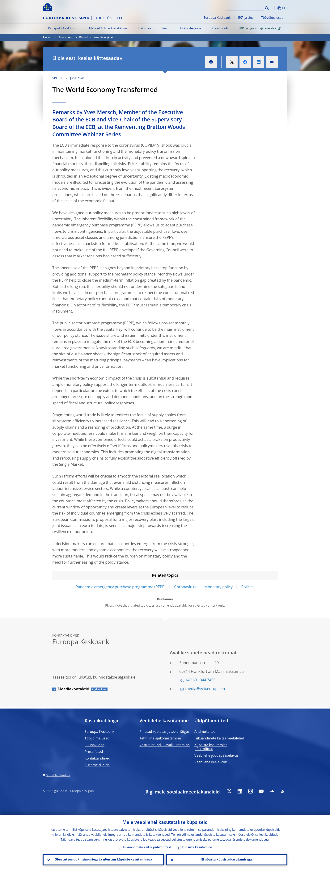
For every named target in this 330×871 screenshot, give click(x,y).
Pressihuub (220, 28)
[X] (229, 791)
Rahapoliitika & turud (63, 28)
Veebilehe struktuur (58, 775)
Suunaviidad (94, 745)
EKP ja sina (246, 17)
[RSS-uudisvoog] (282, 791)
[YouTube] (261, 791)
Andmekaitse (204, 732)
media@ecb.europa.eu (205, 689)
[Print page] (211, 62)
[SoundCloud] (272, 791)
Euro (164, 28)
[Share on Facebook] (245, 62)
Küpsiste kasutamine (197, 847)
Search (267, 8)
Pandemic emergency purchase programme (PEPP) (121, 587)
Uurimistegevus (190, 28)
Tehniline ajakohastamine (160, 738)
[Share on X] (232, 62)
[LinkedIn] (239, 791)
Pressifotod (94, 752)
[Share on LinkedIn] (258, 62)
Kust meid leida (97, 765)
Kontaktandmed (97, 758)
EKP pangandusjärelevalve (257, 28)
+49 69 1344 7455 (200, 680)
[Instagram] (250, 791)
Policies (248, 587)
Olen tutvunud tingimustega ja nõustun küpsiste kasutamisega (103, 859)
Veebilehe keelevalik (210, 762)
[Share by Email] (272, 62)
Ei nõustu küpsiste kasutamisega (226, 859)
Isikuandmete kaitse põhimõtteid (147, 847)
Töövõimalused (272, 17)
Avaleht (48, 37)
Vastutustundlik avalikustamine (164, 745)
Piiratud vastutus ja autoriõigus (164, 732)
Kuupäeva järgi (103, 37)
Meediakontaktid (73, 689)
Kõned (83, 37)
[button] (273, 8)
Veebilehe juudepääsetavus (216, 755)
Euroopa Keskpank (217, 17)
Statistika (144, 28)
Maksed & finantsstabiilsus (108, 28)
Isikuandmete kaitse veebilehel (219, 738)
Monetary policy (218, 587)
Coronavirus (185, 587)
